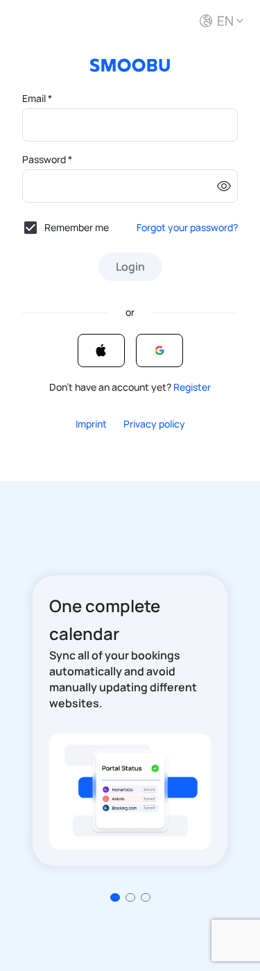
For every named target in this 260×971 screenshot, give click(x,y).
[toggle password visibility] (224, 186)
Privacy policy (154, 423)
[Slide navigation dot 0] (115, 897)
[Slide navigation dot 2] (145, 897)
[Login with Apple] (101, 350)
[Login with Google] (159, 350)
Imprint (91, 423)
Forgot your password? (187, 227)
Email (37, 98)
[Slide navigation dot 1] (130, 897)
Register (192, 387)
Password (47, 159)
